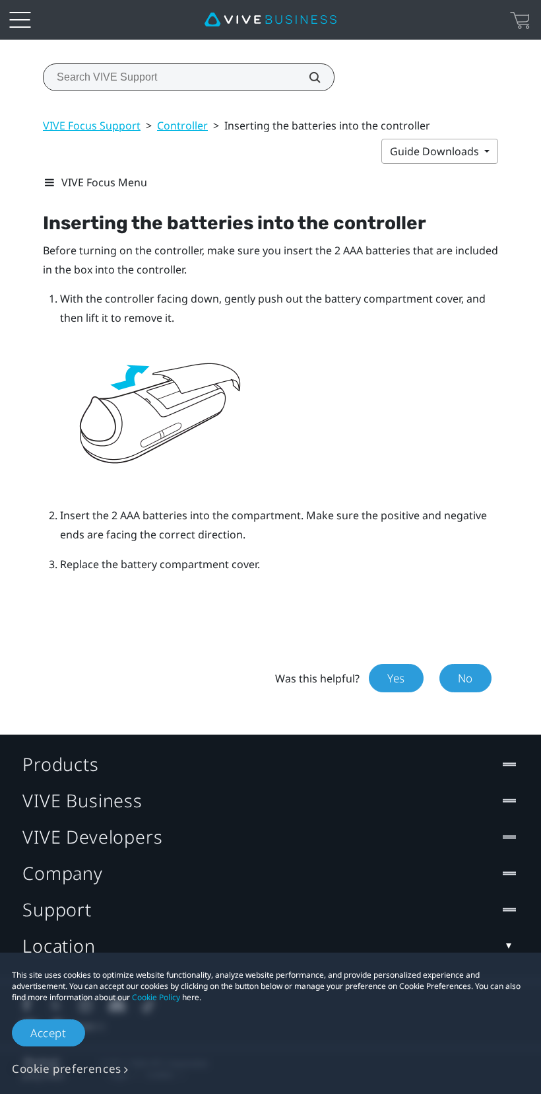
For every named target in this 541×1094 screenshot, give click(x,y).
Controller (182, 125)
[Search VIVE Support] (307, 77)
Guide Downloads (436, 151)
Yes (396, 678)
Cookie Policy (156, 997)
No (465, 678)
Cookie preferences (66, 1068)
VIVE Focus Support (92, 125)
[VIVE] (270, 20)
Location (59, 945)
